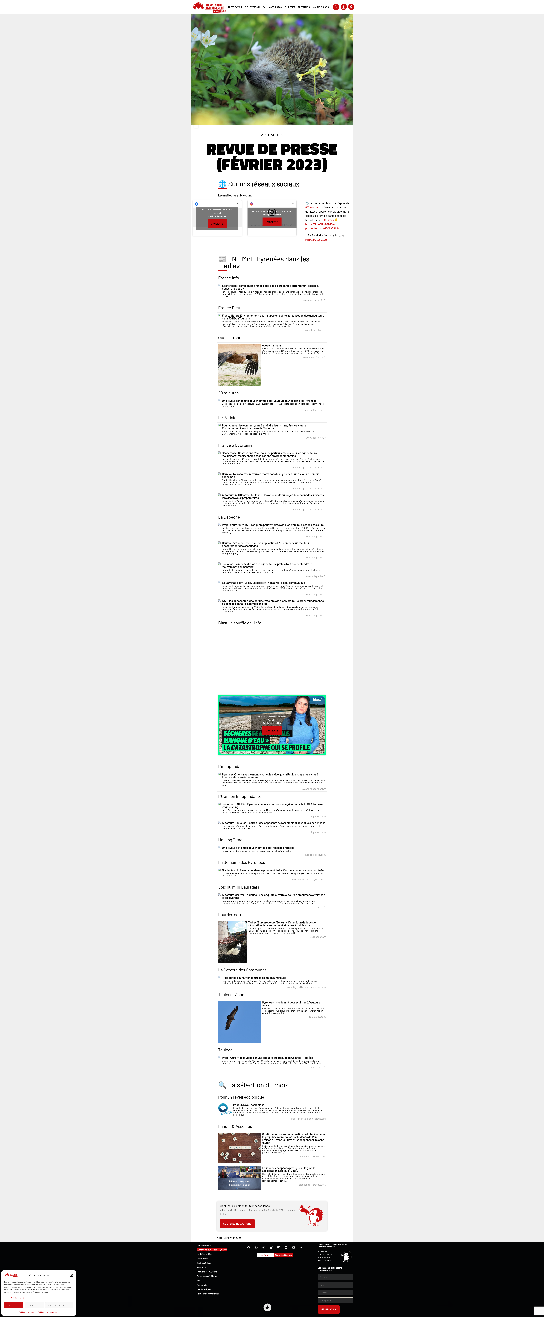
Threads (263, 1247)
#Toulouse (311, 207)
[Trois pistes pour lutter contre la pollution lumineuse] (272, 982)
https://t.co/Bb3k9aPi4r (320, 224)
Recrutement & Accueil (207, 1271)
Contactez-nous (204, 1245)
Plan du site (202, 1285)
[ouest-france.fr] (272, 365)
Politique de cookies (26, 1312)
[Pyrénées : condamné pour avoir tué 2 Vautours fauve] (272, 1022)
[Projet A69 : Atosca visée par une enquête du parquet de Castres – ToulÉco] (272, 1062)
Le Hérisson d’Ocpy (205, 1254)
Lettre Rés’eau (203, 1258)
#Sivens (329, 220)
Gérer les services (17, 1298)
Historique (201, 1267)
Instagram (256, 1247)
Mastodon (278, 1247)
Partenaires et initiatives (207, 1276)
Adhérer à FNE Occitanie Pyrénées (212, 1249)
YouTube (293, 1247)
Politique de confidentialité (47, 1312)
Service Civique (351, 7)
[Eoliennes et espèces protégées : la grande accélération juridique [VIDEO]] (272, 1178)
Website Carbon (283, 1255)
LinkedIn (286, 1247)
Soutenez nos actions (237, 1223)
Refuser (34, 1305)
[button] (71, 1275)
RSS (198, 1280)
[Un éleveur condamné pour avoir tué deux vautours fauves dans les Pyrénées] (272, 405)
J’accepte (217, 223)
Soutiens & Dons (204, 1263)
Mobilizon (301, 1247)
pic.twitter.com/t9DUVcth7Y (322, 228)
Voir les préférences (59, 1305)
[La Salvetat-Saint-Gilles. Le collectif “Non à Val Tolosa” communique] (272, 588)
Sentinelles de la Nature (344, 7)
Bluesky (271, 1247)
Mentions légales (204, 1289)
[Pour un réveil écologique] (272, 1111)
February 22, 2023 (316, 239)
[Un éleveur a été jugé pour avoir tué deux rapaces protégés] (272, 851)
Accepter (13, 1305)
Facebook (248, 1247)
